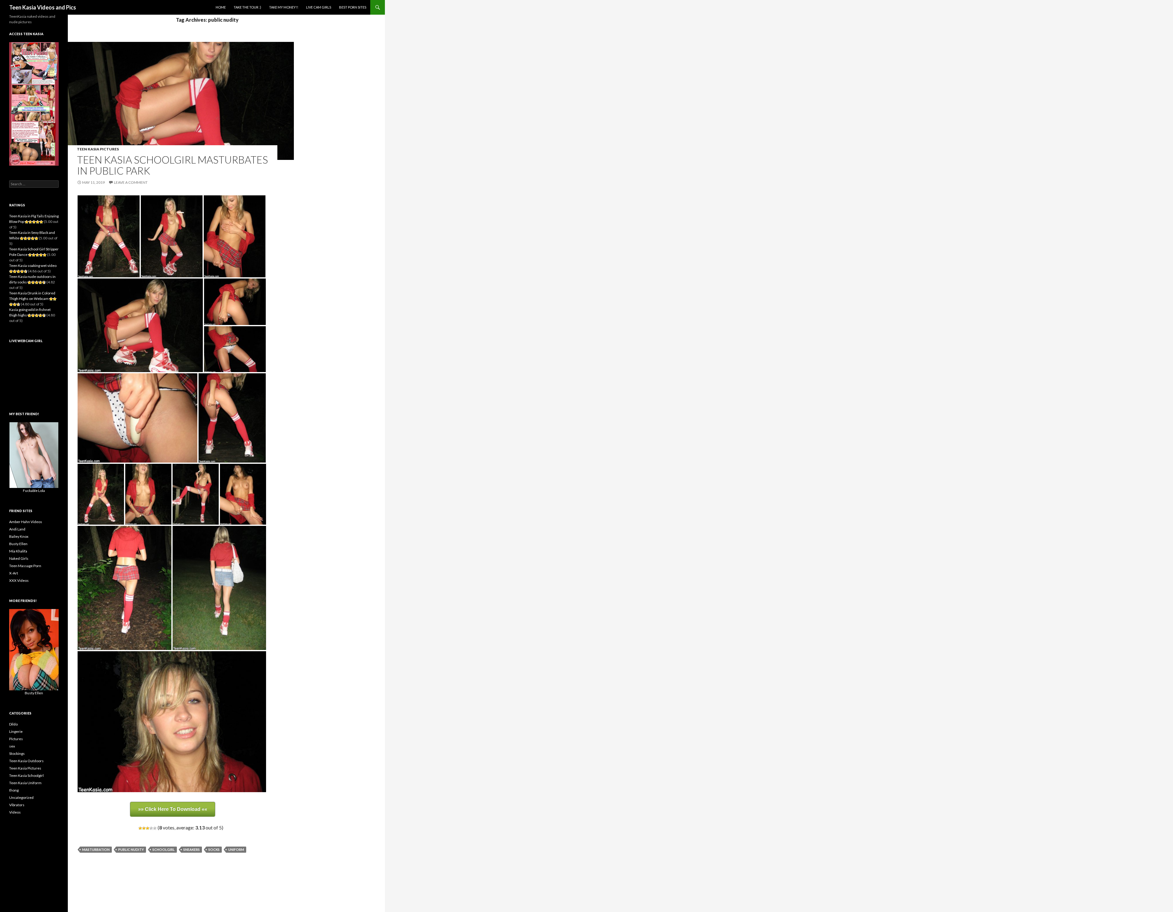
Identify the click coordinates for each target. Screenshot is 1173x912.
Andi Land (17, 529)
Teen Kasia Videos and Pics (42, 7)
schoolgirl (163, 849)
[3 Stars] (147, 828)
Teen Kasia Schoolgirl (26, 775)
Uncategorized (21, 797)
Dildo (13, 724)
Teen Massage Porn (25, 565)
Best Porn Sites (352, 7)
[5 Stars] (155, 828)
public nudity (131, 849)
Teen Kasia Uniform (25, 783)
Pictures (16, 739)
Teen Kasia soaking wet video (33, 265)
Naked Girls (18, 558)
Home (221, 7)
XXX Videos (19, 580)
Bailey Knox (18, 536)
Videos (15, 812)
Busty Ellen (18, 543)
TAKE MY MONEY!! (283, 7)
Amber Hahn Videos (25, 521)
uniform (236, 849)
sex (12, 746)
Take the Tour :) (247, 7)
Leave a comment (131, 182)
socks (214, 849)
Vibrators (16, 805)
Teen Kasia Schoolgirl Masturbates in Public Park (172, 165)
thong (14, 790)
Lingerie (16, 731)
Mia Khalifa (18, 551)
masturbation (96, 849)
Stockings (17, 753)
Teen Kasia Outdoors (26, 761)
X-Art (13, 573)
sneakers (191, 849)
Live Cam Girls (318, 7)
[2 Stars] (144, 828)
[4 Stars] (151, 828)
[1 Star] (140, 828)
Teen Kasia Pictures (98, 149)
